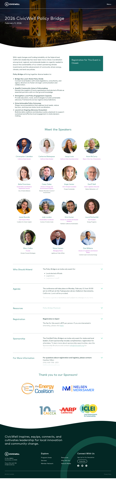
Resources (64, 457)
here (61, 325)
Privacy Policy (107, 474)
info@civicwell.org (9, 464)
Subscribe (82, 461)
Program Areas (46, 457)
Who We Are (65, 460)
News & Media (66, 463)
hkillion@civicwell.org (51, 365)
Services (44, 460)
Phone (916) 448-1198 (10, 463)
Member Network (47, 463)
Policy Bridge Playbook (51, 308)
